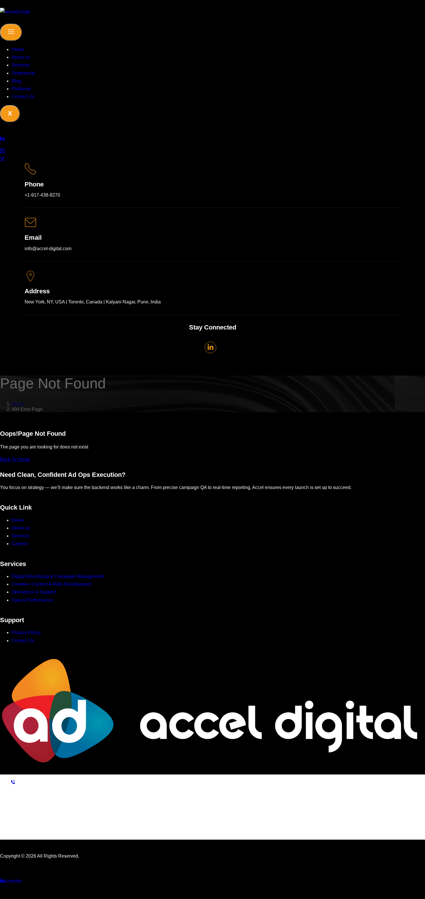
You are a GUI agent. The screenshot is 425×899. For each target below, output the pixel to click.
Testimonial (23, 73)
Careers (20, 543)
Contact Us (23, 96)
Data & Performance (32, 600)
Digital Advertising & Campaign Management (58, 576)
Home (18, 49)
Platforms (21, 88)
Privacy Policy (26, 632)
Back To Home (15, 459)
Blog (16, 80)
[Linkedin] (212, 139)
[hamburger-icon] (11, 32)
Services (20, 65)
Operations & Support (34, 591)
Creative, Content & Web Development (51, 584)
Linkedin (13, 880)
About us (21, 57)
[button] (2, 151)
